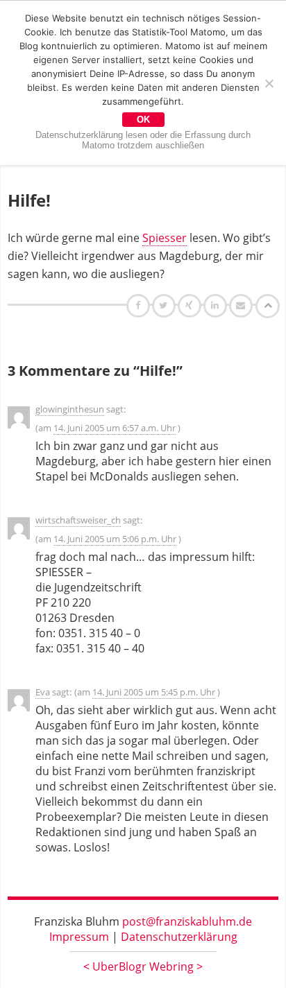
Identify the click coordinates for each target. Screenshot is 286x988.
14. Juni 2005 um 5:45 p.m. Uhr (153, 692)
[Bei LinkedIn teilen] (217, 305)
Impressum (79, 936)
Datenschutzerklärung (179, 936)
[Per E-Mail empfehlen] (242, 305)
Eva (42, 692)
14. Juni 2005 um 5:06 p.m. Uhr (114, 538)
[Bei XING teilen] (190, 305)
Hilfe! (29, 200)
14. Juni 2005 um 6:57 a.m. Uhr (114, 428)
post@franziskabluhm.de (187, 921)
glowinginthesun (69, 409)
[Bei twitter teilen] (165, 305)
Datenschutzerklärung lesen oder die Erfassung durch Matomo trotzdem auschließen (143, 140)
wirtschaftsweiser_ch (78, 520)
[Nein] (269, 83)
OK (143, 119)
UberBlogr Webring (143, 966)
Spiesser (164, 237)
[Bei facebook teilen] (139, 305)
